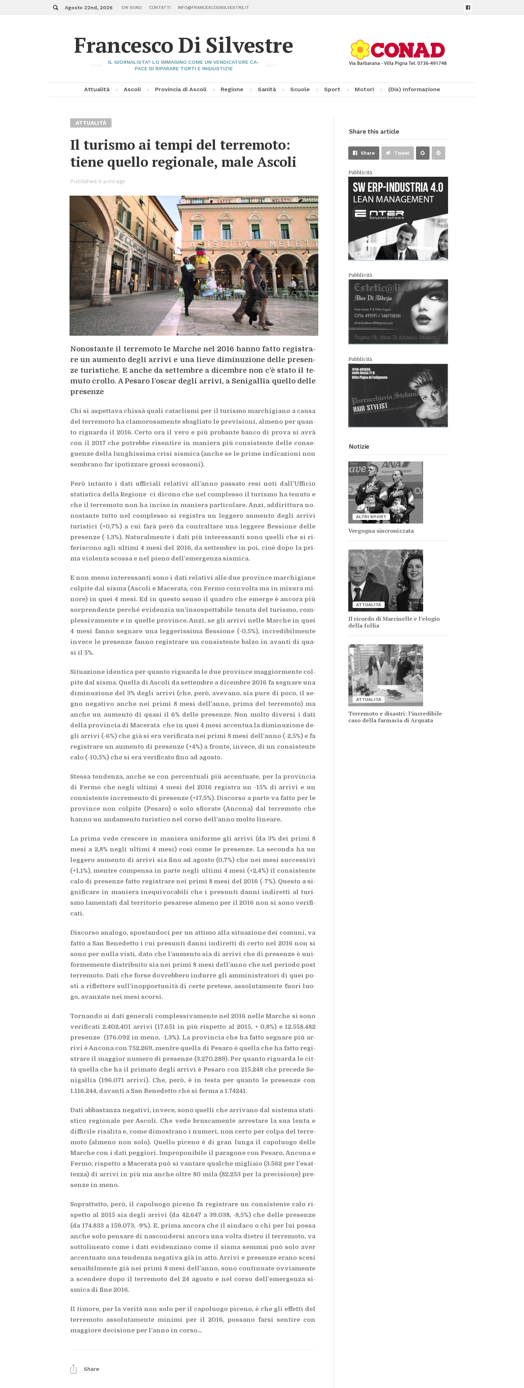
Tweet (401, 153)
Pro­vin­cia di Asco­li (180, 89)
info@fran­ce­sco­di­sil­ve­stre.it (213, 7)
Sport (332, 89)
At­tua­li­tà (96, 89)
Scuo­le (300, 89)
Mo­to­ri (364, 89)
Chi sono (132, 7)
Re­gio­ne (232, 89)
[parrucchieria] (398, 425)
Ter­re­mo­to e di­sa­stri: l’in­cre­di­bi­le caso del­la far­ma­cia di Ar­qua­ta (395, 717)
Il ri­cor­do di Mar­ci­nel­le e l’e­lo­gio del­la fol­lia (394, 622)
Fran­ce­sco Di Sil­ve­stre (183, 45)
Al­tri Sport (371, 516)
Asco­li (132, 89)
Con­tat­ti (160, 7)
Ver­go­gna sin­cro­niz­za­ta (381, 531)
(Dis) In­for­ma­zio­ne (414, 89)
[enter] (398, 258)
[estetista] (398, 342)
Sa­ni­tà (267, 89)
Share (368, 153)
